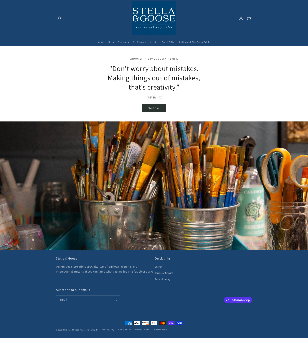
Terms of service (141, 329)
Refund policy (163, 279)
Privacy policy (124, 329)
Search (159, 266)
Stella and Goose (71, 330)
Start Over (154, 108)
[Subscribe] (116, 300)
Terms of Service (164, 273)
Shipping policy (160, 329)
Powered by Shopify (89, 330)
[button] (60, 18)
